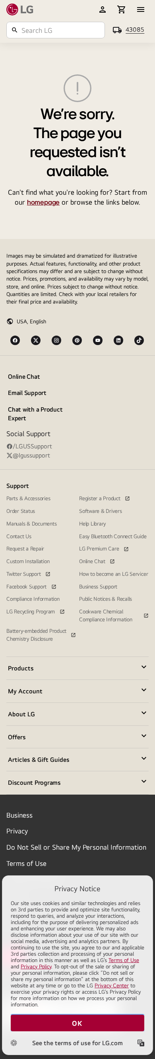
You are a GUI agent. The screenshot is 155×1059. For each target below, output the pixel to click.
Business (19, 815)
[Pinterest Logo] (77, 340)
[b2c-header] (102, 9)
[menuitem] (41, 397)
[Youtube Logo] (98, 340)
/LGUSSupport (32, 446)
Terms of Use (26, 863)
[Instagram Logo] (56, 340)
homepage (43, 202)
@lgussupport (31, 455)
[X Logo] (36, 340)
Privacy (17, 831)
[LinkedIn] (118, 340)
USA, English (31, 321)
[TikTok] (139, 340)
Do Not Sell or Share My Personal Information (76, 847)
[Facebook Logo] (15, 340)
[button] (77, 668)
